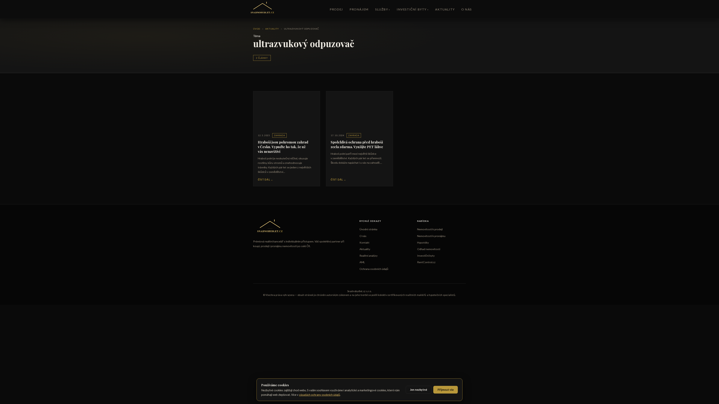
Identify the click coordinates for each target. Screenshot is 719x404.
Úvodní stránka (368, 229)
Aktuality (445, 9)
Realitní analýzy (368, 255)
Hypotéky (423, 242)
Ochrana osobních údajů (374, 268)
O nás (466, 9)
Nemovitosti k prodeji (430, 229)
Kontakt (364, 242)
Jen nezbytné (418, 389)
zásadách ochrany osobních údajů (319, 394)
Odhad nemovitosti (428, 249)
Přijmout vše (446, 389)
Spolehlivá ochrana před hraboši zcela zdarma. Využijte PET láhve (357, 144)
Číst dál (265, 179)
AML (362, 262)
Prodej (336, 9)
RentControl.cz (426, 262)
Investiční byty (412, 9)
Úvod (256, 28)
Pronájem (359, 9)
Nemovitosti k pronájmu (431, 236)
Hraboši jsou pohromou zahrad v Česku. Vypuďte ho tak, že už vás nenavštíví (283, 147)
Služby (381, 9)
